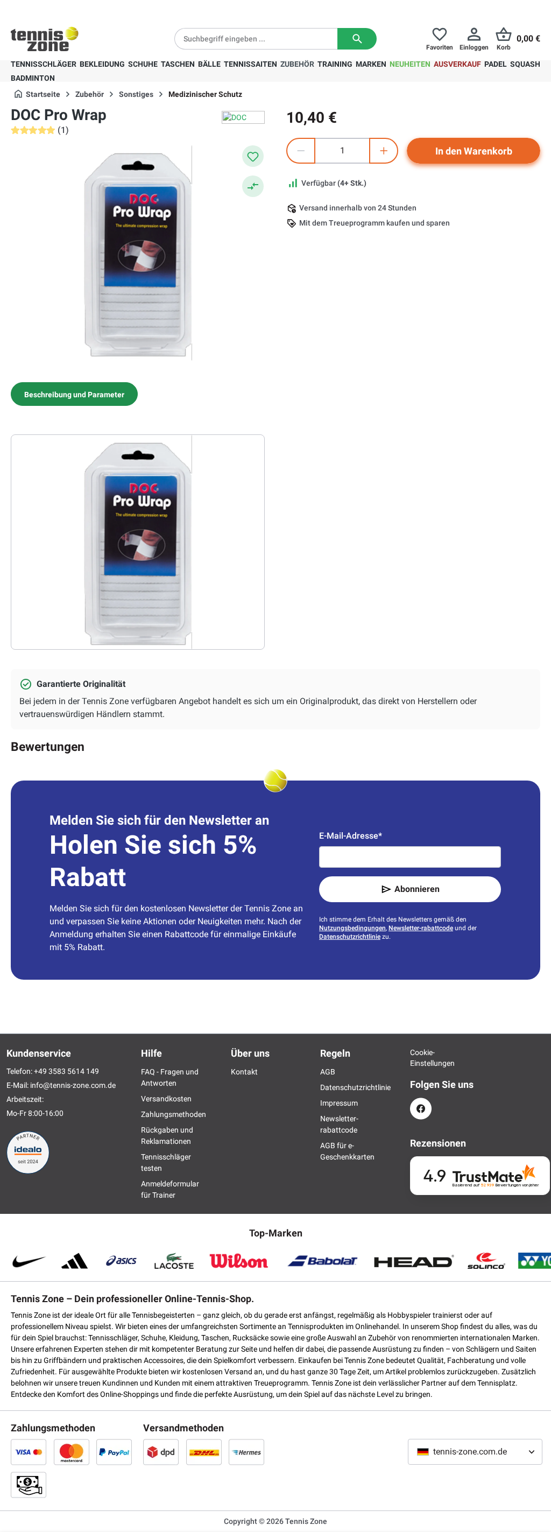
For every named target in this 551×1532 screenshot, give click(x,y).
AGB (327, 1071)
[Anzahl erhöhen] (383, 151)
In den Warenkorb (473, 151)
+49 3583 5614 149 (79, 8)
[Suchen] (357, 39)
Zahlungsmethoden (173, 1114)
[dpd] (161, 1452)
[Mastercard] (71, 1452)
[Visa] (28, 1452)
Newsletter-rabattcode (420, 928)
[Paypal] (114, 1452)
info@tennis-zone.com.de (73, 1085)
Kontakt (244, 1071)
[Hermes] (246, 1452)
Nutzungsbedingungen (352, 928)
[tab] (74, 394)
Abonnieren (417, 889)
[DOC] (243, 117)
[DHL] (204, 1452)
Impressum (339, 1103)
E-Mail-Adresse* (350, 836)
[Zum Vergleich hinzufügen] (253, 186)
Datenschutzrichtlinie (349, 936)
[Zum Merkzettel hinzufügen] (253, 156)
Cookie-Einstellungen (421, 1057)
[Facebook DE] (421, 1109)
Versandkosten (166, 1098)
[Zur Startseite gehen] (45, 38)
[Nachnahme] (28, 1485)
